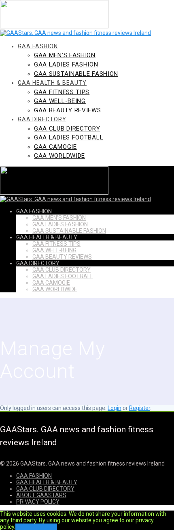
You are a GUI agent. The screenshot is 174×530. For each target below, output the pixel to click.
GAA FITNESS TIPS (61, 92)
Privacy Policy (39, 527)
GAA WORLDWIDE (59, 155)
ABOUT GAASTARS (41, 495)
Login (114, 408)
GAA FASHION (38, 46)
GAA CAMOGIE (55, 146)
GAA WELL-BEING (60, 101)
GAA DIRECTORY (42, 119)
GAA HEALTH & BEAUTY (52, 82)
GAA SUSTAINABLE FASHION (76, 73)
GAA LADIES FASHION (66, 64)
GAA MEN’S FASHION (64, 55)
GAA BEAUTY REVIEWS (67, 110)
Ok (18, 527)
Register (139, 408)
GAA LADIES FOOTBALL (68, 137)
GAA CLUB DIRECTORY (67, 128)
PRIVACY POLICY (37, 501)
